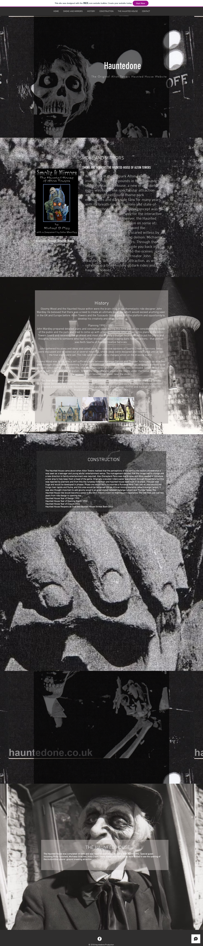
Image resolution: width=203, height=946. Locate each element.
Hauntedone (122, 65)
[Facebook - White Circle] (99, 939)
